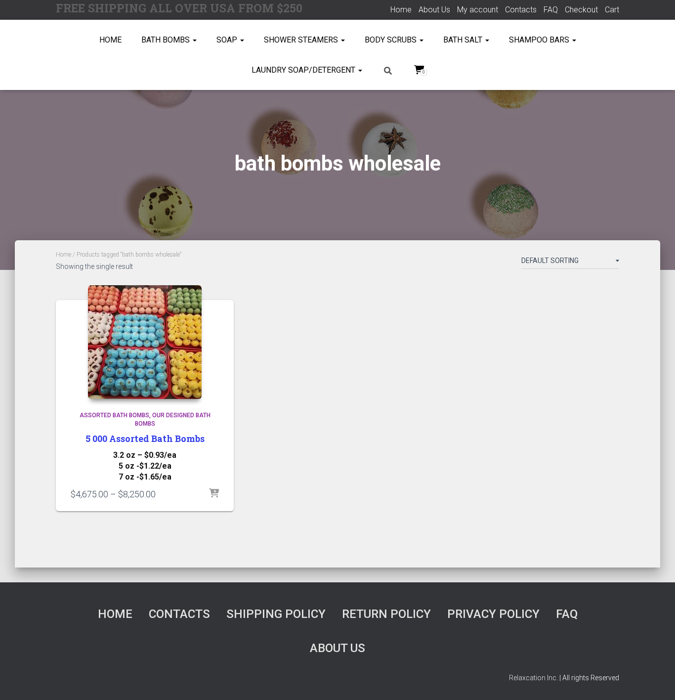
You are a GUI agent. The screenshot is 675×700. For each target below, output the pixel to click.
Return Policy (386, 614)
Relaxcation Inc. (533, 678)
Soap (227, 39)
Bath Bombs (166, 39)
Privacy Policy (493, 614)
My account (477, 9)
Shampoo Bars (540, 39)
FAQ (551, 9)
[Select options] (214, 494)
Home (401, 9)
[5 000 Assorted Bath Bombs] (145, 342)
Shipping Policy (276, 614)
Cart (612, 9)
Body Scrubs (392, 39)
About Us (434, 9)
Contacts (521, 9)
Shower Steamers (302, 39)
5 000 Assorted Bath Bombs (145, 438)
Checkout (581, 9)
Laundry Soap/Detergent (304, 70)
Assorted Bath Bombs (114, 415)
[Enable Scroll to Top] (655, 680)
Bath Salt (463, 39)
